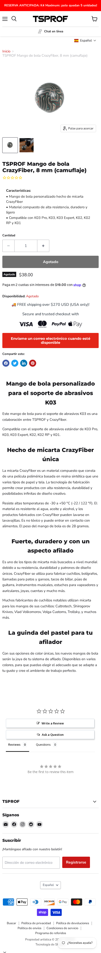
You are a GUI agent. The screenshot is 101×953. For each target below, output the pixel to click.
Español (48, 885)
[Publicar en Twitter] (14, 363)
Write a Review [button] (53, 723)
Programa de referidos (50, 933)
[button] (85, 40)
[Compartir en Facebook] (5, 363)
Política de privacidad (36, 923)
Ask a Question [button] (53, 734)
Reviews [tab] (14, 744)
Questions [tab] (43, 744)
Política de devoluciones (72, 923)
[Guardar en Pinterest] (32, 363)
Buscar (11, 923)
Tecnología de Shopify (50, 944)
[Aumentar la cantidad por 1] (43, 246)
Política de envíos (29, 928)
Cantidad (8, 235)
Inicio (6, 51)
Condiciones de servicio (62, 928)
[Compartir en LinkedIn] (23, 363)
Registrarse (76, 862)
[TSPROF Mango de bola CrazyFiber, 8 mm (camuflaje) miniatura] (10, 145)
